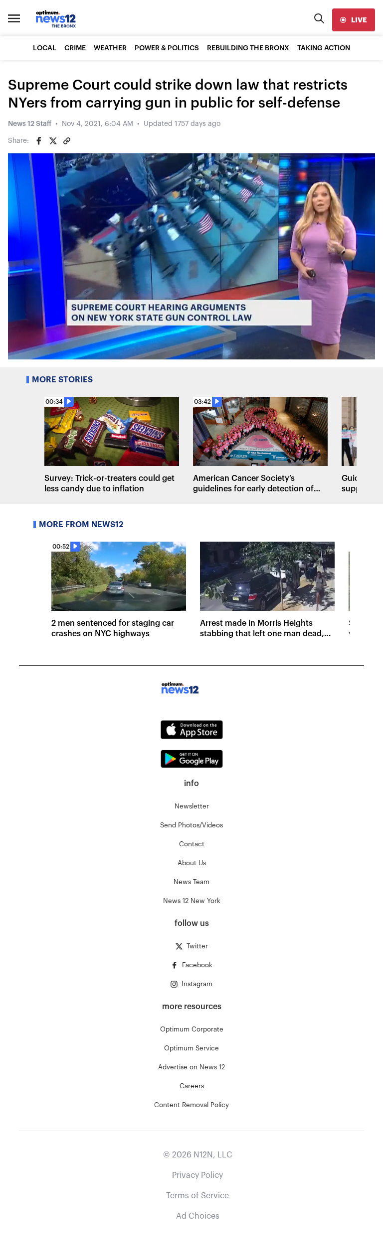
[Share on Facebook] (39, 141)
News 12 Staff (29, 123)
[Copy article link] (67, 141)
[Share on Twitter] (53, 141)
